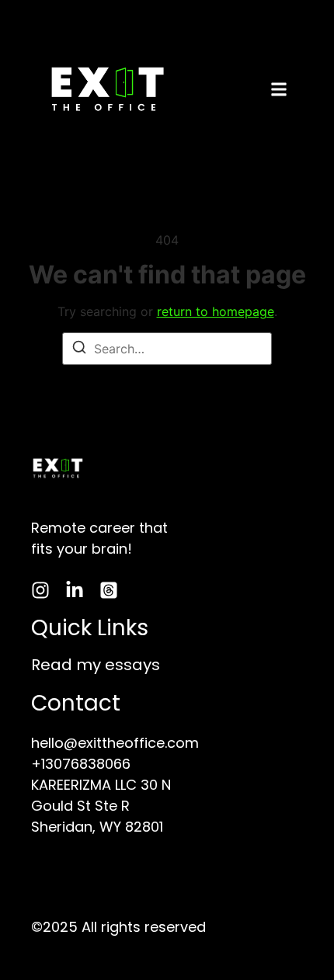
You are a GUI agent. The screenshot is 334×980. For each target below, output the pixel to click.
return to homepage (215, 311)
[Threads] (108, 590)
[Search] (79, 349)
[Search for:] (167, 348)
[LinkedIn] (74, 590)
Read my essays (95, 664)
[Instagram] (40, 590)
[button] (278, 91)
